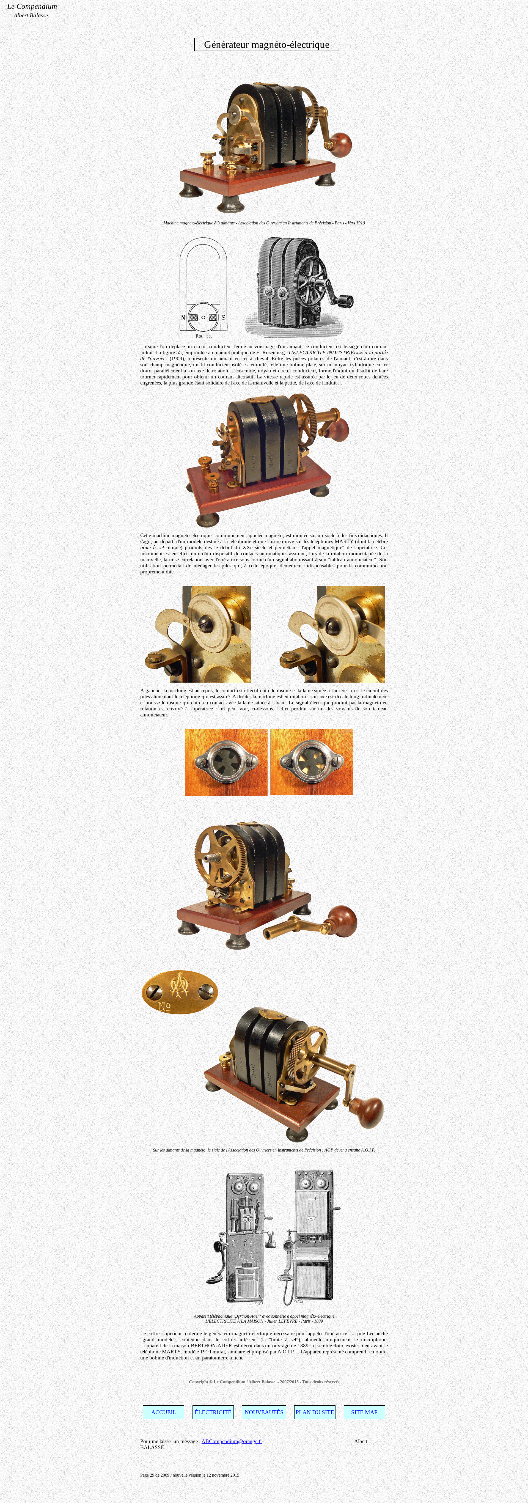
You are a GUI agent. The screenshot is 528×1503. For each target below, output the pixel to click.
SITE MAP (364, 1412)
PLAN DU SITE (315, 1412)
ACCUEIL (163, 1412)
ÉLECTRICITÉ (213, 1412)
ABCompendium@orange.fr (232, 1441)
